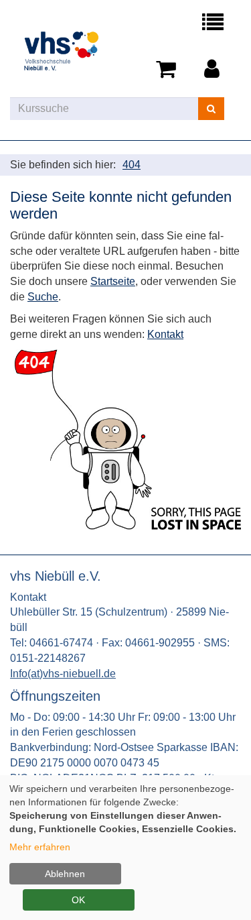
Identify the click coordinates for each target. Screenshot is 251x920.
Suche (42, 296)
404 (131, 164)
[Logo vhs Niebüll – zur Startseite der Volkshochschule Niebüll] (68, 48)
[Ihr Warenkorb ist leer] (168, 69)
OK (78, 900)
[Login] (214, 69)
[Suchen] (211, 108)
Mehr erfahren (39, 847)
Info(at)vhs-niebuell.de (63, 673)
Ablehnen (65, 873)
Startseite (112, 281)
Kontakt (165, 334)
